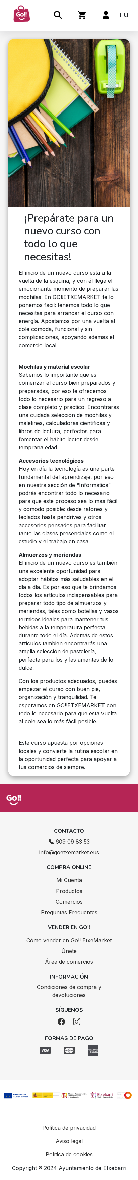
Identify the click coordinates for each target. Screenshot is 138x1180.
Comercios (69, 901)
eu (124, 15)
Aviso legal (69, 1141)
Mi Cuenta (69, 880)
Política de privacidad (69, 1127)
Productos (69, 891)
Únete (69, 951)
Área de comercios (69, 961)
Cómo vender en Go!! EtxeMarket (69, 940)
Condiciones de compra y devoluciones (69, 991)
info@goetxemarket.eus (69, 852)
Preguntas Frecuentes (69, 912)
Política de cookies (69, 1154)
